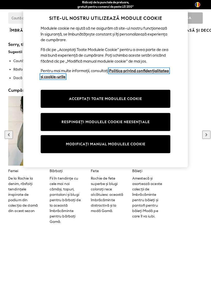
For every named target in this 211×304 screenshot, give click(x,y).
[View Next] (206, 135)
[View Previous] (9, 135)
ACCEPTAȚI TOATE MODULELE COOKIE (105, 99)
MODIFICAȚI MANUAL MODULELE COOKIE (105, 144)
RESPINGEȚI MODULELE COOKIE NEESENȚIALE (105, 122)
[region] (105, 88)
